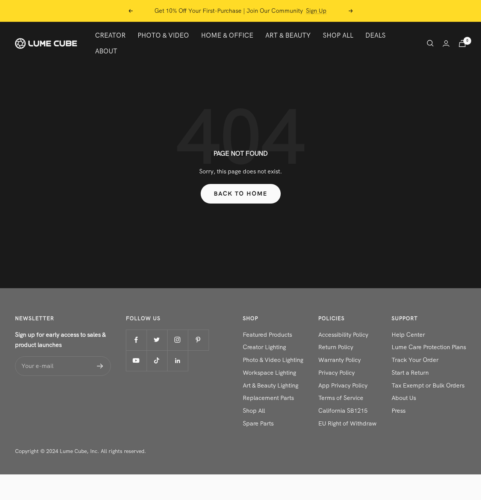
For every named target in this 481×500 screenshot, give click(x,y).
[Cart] (462, 43)
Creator (110, 35)
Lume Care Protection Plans (429, 347)
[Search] (430, 43)
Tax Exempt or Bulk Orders (428, 385)
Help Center (408, 335)
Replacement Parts (268, 398)
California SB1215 (343, 411)
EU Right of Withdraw (347, 423)
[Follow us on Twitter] (157, 340)
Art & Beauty (288, 35)
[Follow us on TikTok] (157, 360)
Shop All (338, 35)
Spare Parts (258, 423)
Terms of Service (340, 398)
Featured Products (267, 335)
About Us (404, 398)
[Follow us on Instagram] (177, 340)
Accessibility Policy (343, 335)
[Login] (446, 43)
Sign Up (316, 8)
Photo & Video (163, 35)
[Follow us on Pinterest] (198, 340)
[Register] (100, 366)
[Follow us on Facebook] (136, 340)
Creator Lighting (264, 347)
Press (398, 411)
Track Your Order (415, 360)
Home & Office (227, 35)
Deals (375, 35)
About (106, 51)
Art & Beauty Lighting (270, 385)
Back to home (241, 194)
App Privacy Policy (343, 385)
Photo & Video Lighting (273, 360)
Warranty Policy (339, 360)
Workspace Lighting (269, 373)
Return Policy (335, 347)
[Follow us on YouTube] (136, 360)
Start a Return (410, 373)
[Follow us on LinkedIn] (177, 360)
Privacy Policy (336, 373)
